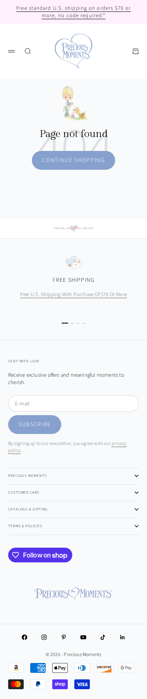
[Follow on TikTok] (103, 637)
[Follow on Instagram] (44, 637)
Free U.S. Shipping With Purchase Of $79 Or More (73, 294)
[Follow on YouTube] (83, 637)
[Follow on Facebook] (24, 637)
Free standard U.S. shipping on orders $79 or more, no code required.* (73, 11)
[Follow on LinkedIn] (122, 637)
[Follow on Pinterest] (63, 637)
